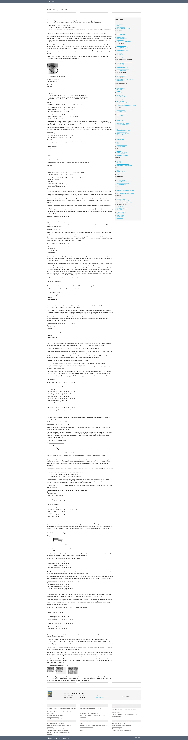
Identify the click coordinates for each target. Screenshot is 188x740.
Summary (82, 711)
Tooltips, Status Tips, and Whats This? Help (125, 190)
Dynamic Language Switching (123, 183)
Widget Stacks (119, 92)
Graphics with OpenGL (121, 115)
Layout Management (121, 88)
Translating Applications (121, 184)
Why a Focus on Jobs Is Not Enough (55, 723)
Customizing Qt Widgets (121, 76)
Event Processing (120, 101)
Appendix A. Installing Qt (121, 212)
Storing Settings (120, 54)
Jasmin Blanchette (104, 695)
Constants (82, 728)
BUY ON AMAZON (126, 696)
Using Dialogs (119, 53)
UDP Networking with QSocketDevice (124, 165)
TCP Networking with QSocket (123, 164)
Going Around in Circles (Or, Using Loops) (122, 725)
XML (118, 170)
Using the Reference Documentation (124, 28)
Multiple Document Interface (122, 96)
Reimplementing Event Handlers (123, 102)
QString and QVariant (121, 146)
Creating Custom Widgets (122, 75)
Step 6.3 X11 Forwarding (53, 717)
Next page (126, 13)
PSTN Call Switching (84, 710)
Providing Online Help (121, 189)
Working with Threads (121, 199)
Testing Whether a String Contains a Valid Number (124, 709)
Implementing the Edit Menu (122, 67)
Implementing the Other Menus (123, 69)
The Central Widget (120, 63)
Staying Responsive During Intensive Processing (126, 105)
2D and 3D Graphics (121, 110)
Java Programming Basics (118, 723)
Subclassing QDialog (121, 34)
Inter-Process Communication (123, 134)
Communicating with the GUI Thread (124, 200)
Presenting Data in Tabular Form (123, 153)
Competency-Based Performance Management (58, 728)
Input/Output (119, 129)
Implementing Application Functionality (124, 61)
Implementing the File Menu (122, 50)
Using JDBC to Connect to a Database (121, 730)
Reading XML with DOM (121, 172)
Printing (118, 114)
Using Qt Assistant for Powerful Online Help (125, 193)
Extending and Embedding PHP (87, 721)
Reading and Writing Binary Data (123, 130)
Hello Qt (118, 25)
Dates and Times (116, 712)
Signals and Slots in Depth (122, 35)
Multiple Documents (121, 55)
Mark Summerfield (100, 697)
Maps (118, 143)
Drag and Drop (120, 120)
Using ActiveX (119, 209)
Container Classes (120, 139)
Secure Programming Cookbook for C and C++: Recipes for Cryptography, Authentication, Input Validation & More (126, 705)
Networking (119, 159)
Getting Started (120, 24)
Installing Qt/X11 (120, 218)
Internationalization (120, 178)
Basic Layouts (119, 89)
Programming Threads (117, 728)
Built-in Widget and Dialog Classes (124, 41)
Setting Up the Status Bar (122, 51)
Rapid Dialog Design (121, 37)
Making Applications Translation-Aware (124, 181)
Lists (118, 142)
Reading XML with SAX (121, 171)
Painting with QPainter (121, 111)
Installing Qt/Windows (121, 215)
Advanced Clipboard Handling (123, 124)
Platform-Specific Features (122, 206)
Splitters (118, 91)
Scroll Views (119, 93)
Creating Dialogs (120, 33)
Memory (81, 730)
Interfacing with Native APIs (122, 208)
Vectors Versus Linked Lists (86, 727)
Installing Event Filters (121, 104)
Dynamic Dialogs (120, 40)
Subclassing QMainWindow (122, 47)
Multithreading (119, 198)
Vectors (118, 140)
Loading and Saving (121, 66)
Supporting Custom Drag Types (123, 123)
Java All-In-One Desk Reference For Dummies (123, 721)
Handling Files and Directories (123, 133)
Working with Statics (117, 727)
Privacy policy (137, 737)
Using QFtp (119, 161)
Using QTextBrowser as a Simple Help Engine (126, 191)
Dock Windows (120, 95)
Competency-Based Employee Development (57, 730)
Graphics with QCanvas (121, 113)
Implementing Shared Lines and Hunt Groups (90, 708)
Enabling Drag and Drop (121, 121)
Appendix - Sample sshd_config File (55, 718)
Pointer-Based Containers (122, 145)
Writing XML (119, 174)
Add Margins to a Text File (118, 710)
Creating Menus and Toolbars (123, 48)
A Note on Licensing (121, 213)
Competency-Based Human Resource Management (59, 721)
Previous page (61, 13)
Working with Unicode (121, 180)
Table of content (94, 13)
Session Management (121, 211)
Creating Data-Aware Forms (122, 155)
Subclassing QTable (121, 64)
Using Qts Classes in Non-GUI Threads (124, 202)
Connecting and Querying (122, 152)
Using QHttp (119, 162)
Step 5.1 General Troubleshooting (55, 715)
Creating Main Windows (121, 46)
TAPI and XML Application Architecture (89, 713)
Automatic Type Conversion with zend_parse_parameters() (94, 725)
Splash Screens (120, 57)
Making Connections (121, 27)
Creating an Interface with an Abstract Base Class (124, 714)
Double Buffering (120, 80)
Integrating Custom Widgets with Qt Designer (126, 79)
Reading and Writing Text (122, 132)
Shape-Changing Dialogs (122, 38)
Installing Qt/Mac (120, 216)
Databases (119, 151)
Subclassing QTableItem (121, 70)
